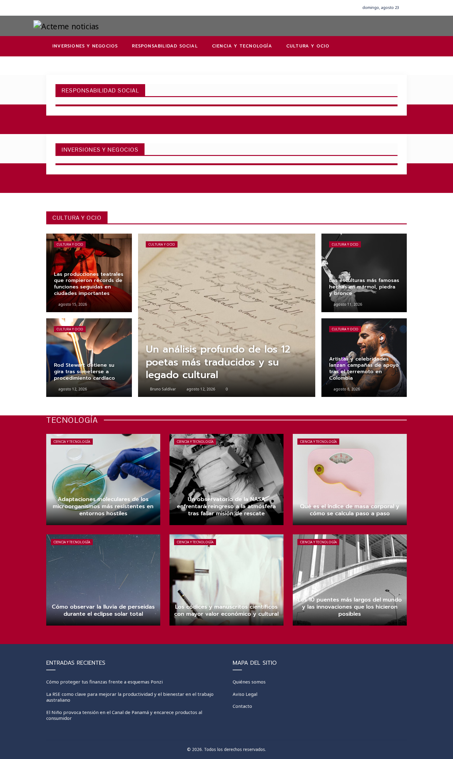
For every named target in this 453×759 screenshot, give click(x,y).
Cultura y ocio (69, 244)
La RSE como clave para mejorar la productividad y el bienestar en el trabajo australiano (130, 697)
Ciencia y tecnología (71, 441)
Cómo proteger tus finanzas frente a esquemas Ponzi (104, 682)
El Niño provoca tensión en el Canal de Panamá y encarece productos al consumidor (124, 715)
